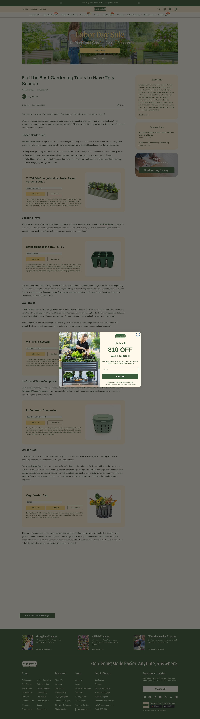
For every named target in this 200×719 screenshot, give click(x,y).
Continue (120, 376)
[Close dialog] (138, 334)
